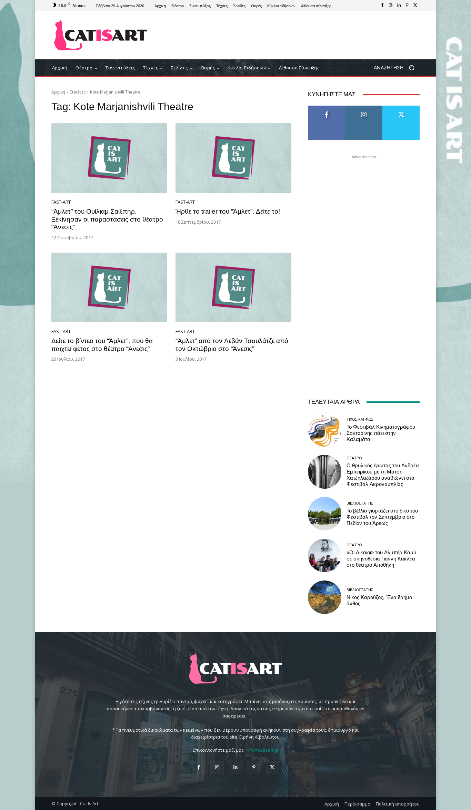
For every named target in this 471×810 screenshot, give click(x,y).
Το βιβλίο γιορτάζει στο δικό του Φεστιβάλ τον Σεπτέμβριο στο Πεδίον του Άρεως (382, 517)
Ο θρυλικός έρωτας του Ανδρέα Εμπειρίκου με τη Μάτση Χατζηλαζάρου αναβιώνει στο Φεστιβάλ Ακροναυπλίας (383, 474)
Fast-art (61, 202)
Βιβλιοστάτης (360, 503)
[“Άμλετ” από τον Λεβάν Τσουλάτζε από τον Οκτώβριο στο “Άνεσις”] (233, 287)
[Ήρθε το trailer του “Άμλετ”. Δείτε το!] (233, 158)
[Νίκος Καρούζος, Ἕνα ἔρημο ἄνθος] (324, 597)
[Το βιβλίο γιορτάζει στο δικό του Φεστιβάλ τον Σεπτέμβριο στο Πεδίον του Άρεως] (324, 513)
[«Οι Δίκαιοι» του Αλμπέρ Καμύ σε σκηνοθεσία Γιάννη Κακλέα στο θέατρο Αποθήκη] (324, 555)
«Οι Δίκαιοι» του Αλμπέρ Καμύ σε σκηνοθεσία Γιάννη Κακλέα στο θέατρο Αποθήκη (381, 558)
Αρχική (58, 92)
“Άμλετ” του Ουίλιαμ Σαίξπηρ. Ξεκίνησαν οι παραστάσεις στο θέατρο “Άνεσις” (107, 219)
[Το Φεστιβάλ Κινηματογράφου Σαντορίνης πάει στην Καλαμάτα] (324, 430)
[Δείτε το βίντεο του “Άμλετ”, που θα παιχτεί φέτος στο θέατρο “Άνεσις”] (109, 287)
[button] (397, 68)
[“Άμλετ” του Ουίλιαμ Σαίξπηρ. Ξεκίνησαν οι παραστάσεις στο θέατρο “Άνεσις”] (109, 158)
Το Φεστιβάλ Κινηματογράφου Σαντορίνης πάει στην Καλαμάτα (381, 433)
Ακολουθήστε (364, 108)
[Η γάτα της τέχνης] (100, 35)
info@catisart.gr (262, 750)
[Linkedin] (399, 5)
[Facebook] (382, 5)
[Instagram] (391, 5)
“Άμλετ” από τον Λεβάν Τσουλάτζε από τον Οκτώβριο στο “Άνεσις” (232, 345)
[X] (415, 5)
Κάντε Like (326, 108)
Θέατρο (354, 458)
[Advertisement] (292, 35)
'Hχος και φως (360, 419)
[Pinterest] (407, 5)
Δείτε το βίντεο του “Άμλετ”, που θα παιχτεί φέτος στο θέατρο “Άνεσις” (102, 345)
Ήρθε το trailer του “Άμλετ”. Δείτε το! (228, 211)
